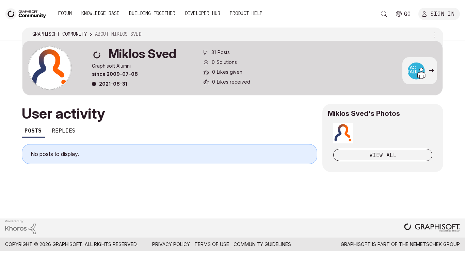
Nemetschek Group (435, 244)
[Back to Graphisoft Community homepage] (28, 13)
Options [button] (433, 34)
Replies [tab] (64, 130)
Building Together (152, 13)
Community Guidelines (262, 244)
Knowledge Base (100, 13)
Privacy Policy (171, 244)
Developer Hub (202, 13)
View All (383, 155)
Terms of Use (211, 244)
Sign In (442, 13)
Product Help (246, 13)
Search (384, 14)
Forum (65, 13)
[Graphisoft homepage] (432, 228)
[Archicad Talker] (416, 71)
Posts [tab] (33, 130)
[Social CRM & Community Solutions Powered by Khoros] (20, 226)
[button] (343, 133)
